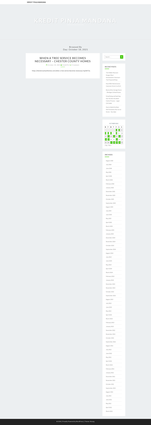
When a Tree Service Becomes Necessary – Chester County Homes (63, 59)
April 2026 (109, 176)
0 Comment (75, 65)
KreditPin (65, 65)
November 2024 (110, 241)
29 (117, 142)
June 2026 (109, 168)
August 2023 (109, 299)
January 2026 (110, 188)
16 (119, 136)
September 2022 (111, 342)
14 (114, 136)
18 (106, 139)
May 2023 (108, 311)
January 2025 (110, 234)
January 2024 (110, 280)
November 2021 (110, 380)
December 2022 (110, 330)
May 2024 (108, 265)
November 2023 (110, 288)
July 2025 (108, 211)
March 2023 (109, 319)
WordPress (79, 421)
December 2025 (110, 191)
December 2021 (110, 376)
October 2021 (110, 384)
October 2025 (110, 199)
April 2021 (109, 407)
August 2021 (109, 392)
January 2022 (110, 373)
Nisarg (92, 421)
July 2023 (108, 303)
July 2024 (108, 257)
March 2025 (109, 226)
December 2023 (110, 284)
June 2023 (109, 307)
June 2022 (109, 353)
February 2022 (110, 369)
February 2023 (110, 322)
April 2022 (109, 361)
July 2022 (108, 349)
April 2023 (109, 315)
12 (108, 136)
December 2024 (110, 238)
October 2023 (110, 292)
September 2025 (111, 203)
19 (108, 139)
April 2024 (109, 268)
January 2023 (110, 326)
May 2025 (108, 218)
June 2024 (109, 261)
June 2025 (109, 214)
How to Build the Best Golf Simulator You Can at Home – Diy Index (113, 109)
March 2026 (109, 180)
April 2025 (109, 222)
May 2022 (108, 357)
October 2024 (110, 245)
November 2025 (110, 195)
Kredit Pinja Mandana (36, 2)
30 (119, 142)
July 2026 (108, 164)
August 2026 (109, 161)
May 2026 (108, 172)
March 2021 (109, 411)
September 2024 (111, 249)
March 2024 (109, 272)
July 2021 (108, 396)
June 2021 (109, 399)
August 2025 (109, 207)
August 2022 (109, 346)
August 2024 (109, 253)
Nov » (110, 145)
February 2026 (110, 184)
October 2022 (110, 338)
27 (111, 142)
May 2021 (108, 403)
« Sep (106, 145)
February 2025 (110, 230)
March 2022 (109, 365)
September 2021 (111, 388)
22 (117, 139)
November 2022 (110, 334)
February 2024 (110, 276)
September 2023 (111, 295)
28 (114, 142)
